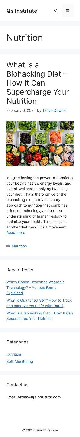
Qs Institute (21, 11)
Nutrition (19, 246)
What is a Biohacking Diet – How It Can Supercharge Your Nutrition (37, 82)
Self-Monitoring (19, 361)
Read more (15, 232)
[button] (56, 10)
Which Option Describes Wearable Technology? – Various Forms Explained (35, 287)
